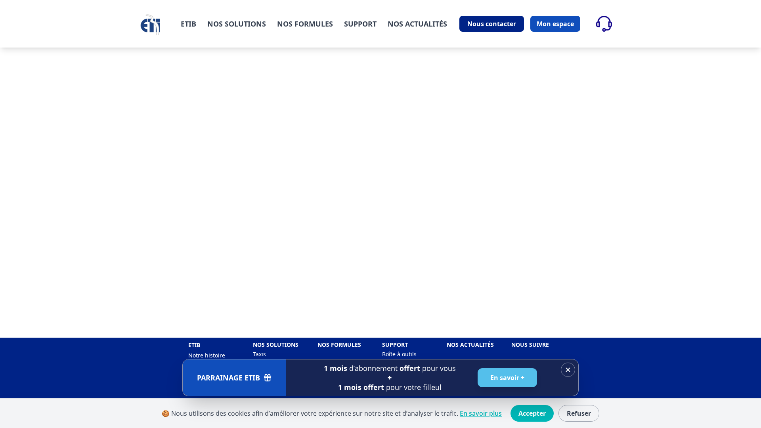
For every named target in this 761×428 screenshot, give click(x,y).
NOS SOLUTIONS (236, 24)
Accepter (532, 413)
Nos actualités (470, 344)
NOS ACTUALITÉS (417, 24)
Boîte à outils (399, 354)
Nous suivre (530, 344)
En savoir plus (481, 413)
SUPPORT (360, 24)
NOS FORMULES (305, 24)
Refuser (579, 413)
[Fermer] (568, 370)
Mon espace (555, 23)
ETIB (188, 24)
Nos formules (339, 344)
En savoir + (507, 377)
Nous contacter (491, 23)
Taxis (259, 354)
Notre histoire (206, 355)
